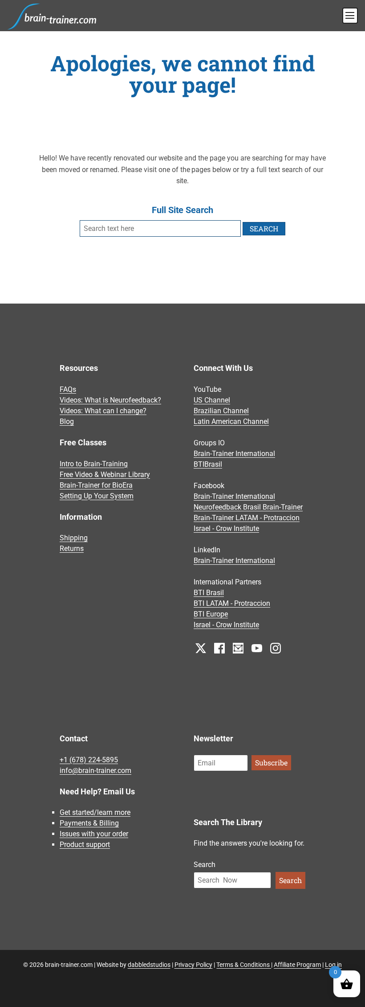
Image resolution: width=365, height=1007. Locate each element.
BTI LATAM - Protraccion (232, 603)
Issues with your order (94, 834)
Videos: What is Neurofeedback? (110, 400)
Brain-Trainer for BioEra (96, 485)
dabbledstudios (149, 964)
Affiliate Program (297, 964)
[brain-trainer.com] (52, 15)
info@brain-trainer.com (95, 770)
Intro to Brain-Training (94, 464)
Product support (85, 844)
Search (204, 864)
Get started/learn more (95, 812)
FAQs (68, 389)
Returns (72, 548)
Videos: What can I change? (103, 411)
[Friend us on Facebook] (219, 647)
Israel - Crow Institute (226, 528)
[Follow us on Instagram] (275, 647)
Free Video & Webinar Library (105, 474)
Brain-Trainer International (234, 453)
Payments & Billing (89, 823)
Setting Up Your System (97, 496)
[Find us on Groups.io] (238, 647)
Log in (333, 964)
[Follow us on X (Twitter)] (201, 647)
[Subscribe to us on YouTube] (257, 647)
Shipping (74, 538)
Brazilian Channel (221, 411)
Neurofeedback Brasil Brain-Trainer (248, 507)
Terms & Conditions (243, 964)
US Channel (212, 400)
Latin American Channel (231, 421)
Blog (67, 421)
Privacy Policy (193, 964)
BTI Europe (211, 614)
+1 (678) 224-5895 (89, 760)
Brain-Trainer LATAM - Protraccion (247, 518)
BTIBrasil (208, 464)
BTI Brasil (209, 592)
